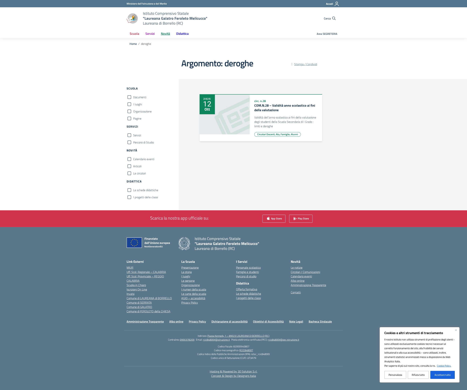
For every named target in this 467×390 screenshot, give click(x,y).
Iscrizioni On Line (137, 289)
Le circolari (139, 173)
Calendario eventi (143, 159)
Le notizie (296, 267)
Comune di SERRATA (139, 302)
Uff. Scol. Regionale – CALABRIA (146, 272)
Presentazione (190, 267)
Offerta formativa (246, 289)
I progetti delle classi (145, 197)
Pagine (137, 118)
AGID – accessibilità (193, 298)
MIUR (130, 267)
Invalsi (130, 294)
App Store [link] (276, 218)
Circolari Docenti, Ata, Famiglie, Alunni (277, 134)
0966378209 (187, 340)
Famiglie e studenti (247, 272)
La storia (186, 272)
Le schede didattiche (145, 190)
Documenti (139, 97)
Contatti (296, 292)
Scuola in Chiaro (136, 285)
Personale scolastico (248, 267)
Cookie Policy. (444, 366)
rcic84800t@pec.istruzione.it (283, 340)
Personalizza (395, 375)
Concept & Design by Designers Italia (233, 376)
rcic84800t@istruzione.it (216, 340)
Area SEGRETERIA (327, 34)
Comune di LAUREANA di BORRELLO (149, 298)
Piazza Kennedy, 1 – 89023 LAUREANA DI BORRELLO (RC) (238, 336)
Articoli (137, 166)
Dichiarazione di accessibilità (229, 321)
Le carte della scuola (193, 294)
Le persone (188, 280)
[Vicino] (456, 330)
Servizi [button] (150, 33)
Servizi (137, 135)
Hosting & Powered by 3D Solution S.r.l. (233, 371)
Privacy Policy (189, 302)
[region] (419, 355)
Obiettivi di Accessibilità (268, 321)
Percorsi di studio (246, 276)
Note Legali (296, 321)
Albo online (297, 280)
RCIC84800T (246, 350)
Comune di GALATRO (139, 307)
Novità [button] (165, 33)
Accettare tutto (443, 375)
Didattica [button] (182, 33)
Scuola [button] (134, 33)
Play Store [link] (303, 218)
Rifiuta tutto (418, 375)
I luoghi (137, 104)
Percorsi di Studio (143, 142)
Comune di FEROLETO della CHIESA (148, 311)
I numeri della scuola (193, 289)
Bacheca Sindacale (320, 321)
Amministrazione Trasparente (308, 285)
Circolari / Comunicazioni (305, 272)
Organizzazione (142, 111)
